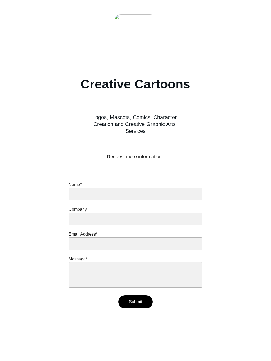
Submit (135, 301)
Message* (78, 259)
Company (78, 209)
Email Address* (83, 234)
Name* (75, 184)
